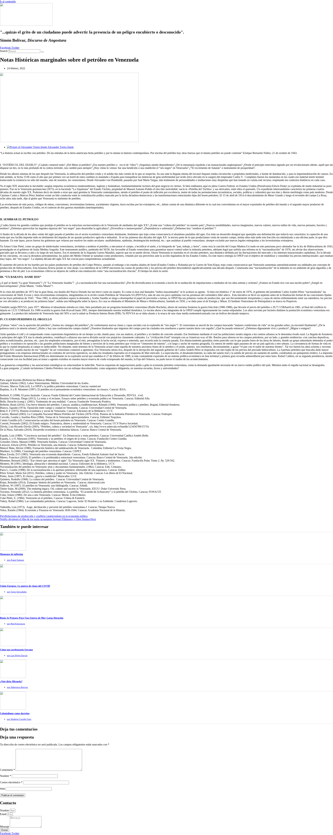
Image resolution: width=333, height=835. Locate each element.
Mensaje (5, 826)
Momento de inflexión (11, 554)
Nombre (5, 775)
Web (2, 788)
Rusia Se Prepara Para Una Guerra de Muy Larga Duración (31, 618)
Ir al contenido (8, 1)
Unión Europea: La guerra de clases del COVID (25, 586)
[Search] (42, 51)
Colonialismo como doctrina (14, 713)
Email (3, 814)
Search (3, 50)
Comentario (7, 769)
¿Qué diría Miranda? (11, 681)
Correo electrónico (11, 782)
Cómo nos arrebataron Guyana (16, 649)
